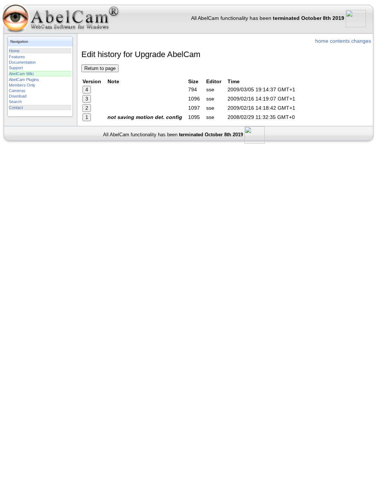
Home (14, 51)
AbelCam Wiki (21, 73)
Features (17, 56)
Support (16, 68)
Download (18, 96)
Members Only (22, 85)
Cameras (17, 90)
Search (15, 101)
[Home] (60, 20)
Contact (16, 107)
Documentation (22, 62)
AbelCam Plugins (24, 79)
